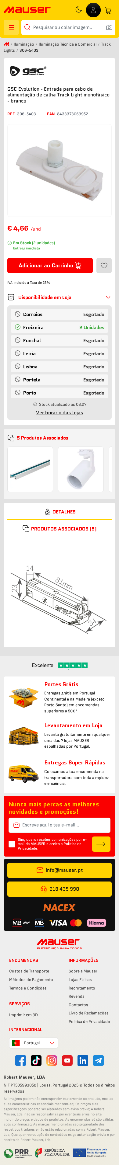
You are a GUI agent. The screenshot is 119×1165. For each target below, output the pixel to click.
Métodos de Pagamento (31, 979)
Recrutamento (82, 988)
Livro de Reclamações (89, 1013)
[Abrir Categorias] (11, 27)
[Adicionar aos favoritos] (104, 265)
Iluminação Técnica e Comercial (68, 44)
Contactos (78, 1004)
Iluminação (24, 44)
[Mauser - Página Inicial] (27, 10)
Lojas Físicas (80, 979)
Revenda (77, 996)
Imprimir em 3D (23, 1014)
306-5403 (26, 114)
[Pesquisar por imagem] (109, 27)
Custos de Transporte (29, 971)
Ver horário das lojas (59, 412)
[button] (59, 297)
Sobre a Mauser (83, 971)
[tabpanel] (59, 587)
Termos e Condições (28, 988)
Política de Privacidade (89, 1021)
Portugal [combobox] (32, 1042)
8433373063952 (72, 114)
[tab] (59, 512)
